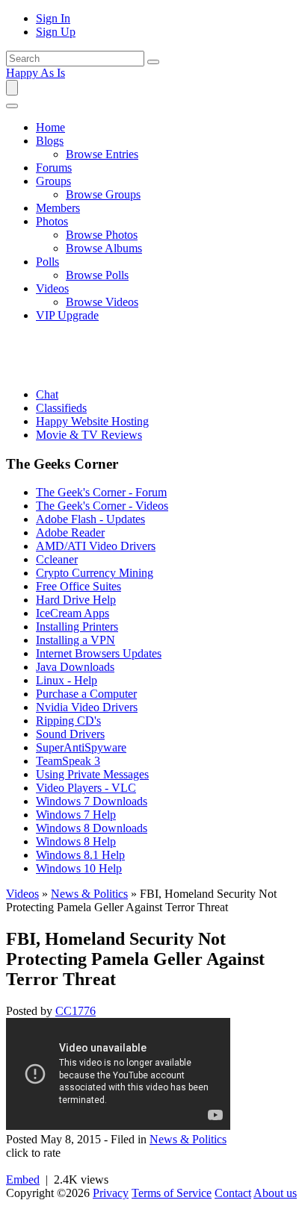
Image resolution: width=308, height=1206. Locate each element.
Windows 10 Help (79, 868)
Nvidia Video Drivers (87, 707)
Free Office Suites (78, 586)
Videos (22, 893)
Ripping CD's (68, 720)
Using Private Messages (92, 774)
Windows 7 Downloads (91, 801)
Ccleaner (57, 559)
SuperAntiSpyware (81, 747)
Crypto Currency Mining (94, 572)
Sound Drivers (70, 734)
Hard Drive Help (76, 599)
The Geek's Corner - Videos (102, 505)
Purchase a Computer (86, 693)
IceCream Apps (72, 613)
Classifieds (61, 408)
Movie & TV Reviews (89, 434)
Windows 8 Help (76, 841)
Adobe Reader (70, 532)
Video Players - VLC (86, 787)
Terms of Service (172, 1193)
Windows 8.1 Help (80, 855)
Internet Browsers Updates (98, 653)
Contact (233, 1193)
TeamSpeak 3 (68, 760)
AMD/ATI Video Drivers (95, 546)
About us (275, 1193)
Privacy (111, 1193)
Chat (47, 394)
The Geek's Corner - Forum (101, 492)
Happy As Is (35, 72)
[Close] (12, 106)
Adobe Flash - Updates (90, 519)
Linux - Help (66, 680)
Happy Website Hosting (92, 421)
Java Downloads (75, 666)
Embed (23, 1179)
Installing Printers (77, 626)
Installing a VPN (75, 640)
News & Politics (89, 893)
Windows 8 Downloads (91, 828)
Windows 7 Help (76, 814)
